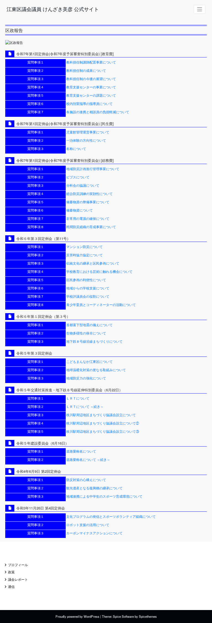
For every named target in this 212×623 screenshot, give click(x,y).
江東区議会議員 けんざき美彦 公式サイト (53, 8)
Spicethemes (148, 616)
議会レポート (18, 579)
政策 (11, 571)
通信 (11, 586)
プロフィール (18, 564)
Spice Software (123, 616)
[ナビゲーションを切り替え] (200, 9)
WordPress (91, 616)
